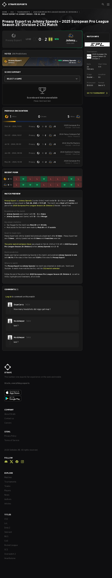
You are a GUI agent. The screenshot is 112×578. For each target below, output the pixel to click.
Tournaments (23, 12)
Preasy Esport (11, 201)
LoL (6, 523)
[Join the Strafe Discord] (6, 461)
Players (7, 490)
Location (102, 74)
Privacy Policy (10, 436)
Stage (89, 74)
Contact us (9, 418)
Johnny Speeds (25, 201)
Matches (8, 477)
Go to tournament (96, 93)
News (6, 495)
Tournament (92, 52)
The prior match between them (18, 244)
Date (89, 64)
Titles (7, 514)
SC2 (6, 549)
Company (9, 410)
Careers (8, 423)
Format (101, 83)
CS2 (12, 12)
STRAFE (8, 372)
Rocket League (11, 545)
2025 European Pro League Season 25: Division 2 (55, 12)
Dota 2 (7, 528)
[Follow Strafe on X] (10, 461)
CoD (6, 541)
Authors (7, 499)
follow (8, 458)
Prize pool (91, 83)
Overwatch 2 (10, 554)
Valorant (8, 532)
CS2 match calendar (51, 268)
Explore (8, 473)
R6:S (6, 536)
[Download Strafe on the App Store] (56, 392)
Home (4, 12)
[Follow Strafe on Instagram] (21, 461)
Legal (7, 431)
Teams (7, 486)
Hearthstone (9, 558)
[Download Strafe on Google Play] (56, 398)
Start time (102, 64)
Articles (7, 504)
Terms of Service (11, 440)
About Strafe (10, 414)
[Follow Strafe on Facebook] (16, 461)
